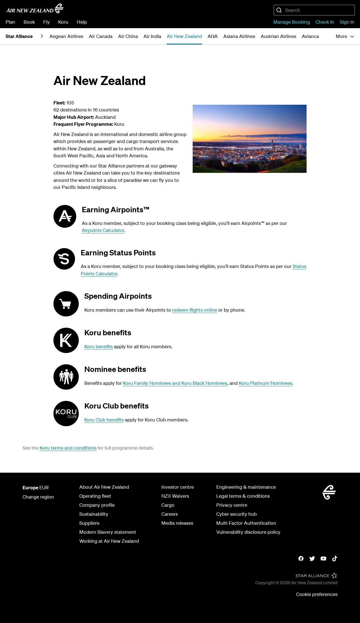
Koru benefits (98, 346)
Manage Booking (291, 22)
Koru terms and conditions (68, 448)
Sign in (347, 22)
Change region (38, 497)
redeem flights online (194, 310)
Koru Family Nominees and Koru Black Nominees (175, 383)
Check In (325, 22)
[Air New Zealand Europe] (35, 8)
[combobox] (314, 10)
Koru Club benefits (104, 420)
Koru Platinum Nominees (265, 383)
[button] (345, 36)
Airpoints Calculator (103, 230)
